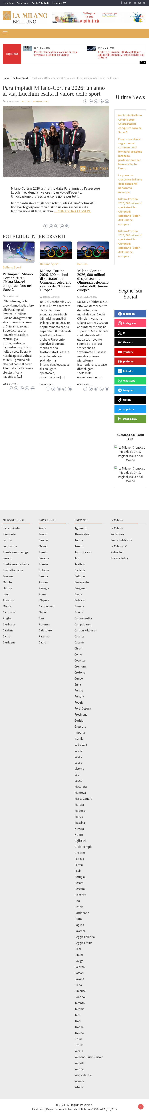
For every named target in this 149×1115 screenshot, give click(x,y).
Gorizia (78, 721)
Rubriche (116, 552)
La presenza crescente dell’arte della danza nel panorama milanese (130, 183)
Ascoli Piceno (83, 552)
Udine (78, 1039)
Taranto (79, 1003)
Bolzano (79, 600)
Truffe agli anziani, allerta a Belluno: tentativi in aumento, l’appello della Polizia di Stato (123, 54)
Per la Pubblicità (40, 3)
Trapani (79, 1027)
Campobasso (47, 606)
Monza (78, 817)
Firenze (44, 576)
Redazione (23, 3)
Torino (43, 534)
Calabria (8, 630)
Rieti (77, 949)
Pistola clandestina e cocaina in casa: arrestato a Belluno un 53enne (56, 53)
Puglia (7, 618)
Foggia (78, 702)
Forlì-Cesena (82, 708)
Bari (41, 618)
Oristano (80, 853)
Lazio (6, 594)
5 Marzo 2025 (12, 101)
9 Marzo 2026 (12, 296)
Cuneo (78, 678)
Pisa (77, 901)
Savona (79, 979)
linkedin (128, 371)
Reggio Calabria (84, 937)
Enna (77, 684)
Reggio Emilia (83, 943)
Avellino (79, 564)
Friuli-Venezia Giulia (16, 564)
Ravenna (80, 931)
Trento (43, 552)
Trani (77, 1021)
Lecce (78, 757)
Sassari (79, 973)
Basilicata (9, 624)
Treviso (79, 1033)
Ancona (43, 582)
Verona (79, 1069)
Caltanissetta (83, 618)
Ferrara (79, 696)
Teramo (79, 1009)
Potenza (44, 624)
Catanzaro (45, 630)
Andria (78, 540)
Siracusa (80, 991)
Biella (78, 594)
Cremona (80, 666)
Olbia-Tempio (83, 847)
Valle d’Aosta (11, 528)
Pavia (77, 871)
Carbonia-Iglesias (85, 630)
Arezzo (78, 546)
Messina (79, 823)
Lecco (78, 763)
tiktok (127, 399)
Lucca (78, 781)
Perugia (44, 588)
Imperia (79, 733)
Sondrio (79, 997)
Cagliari (43, 642)
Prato (78, 919)
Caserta (79, 636)
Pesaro (78, 883)
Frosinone (80, 714)
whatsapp (129, 380)
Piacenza (80, 895)
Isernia (78, 739)
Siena (78, 985)
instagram (129, 323)
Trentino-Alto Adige (16, 552)
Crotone (79, 672)
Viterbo (79, 1087)
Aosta (42, 528)
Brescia (79, 606)
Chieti (78, 648)
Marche (7, 582)
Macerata (80, 787)
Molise (7, 606)
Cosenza (79, 660)
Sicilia (7, 636)
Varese (78, 1051)
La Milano (9, 3)
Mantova (80, 793)
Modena (79, 811)
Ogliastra (80, 841)
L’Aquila (44, 600)
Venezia (44, 558)
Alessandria (81, 534)
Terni (77, 1015)
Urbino (79, 1045)
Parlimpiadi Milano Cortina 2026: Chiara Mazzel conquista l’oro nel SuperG (18, 282)
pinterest (128, 361)
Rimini (78, 955)
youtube (128, 352)
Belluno (26, 101)
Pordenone (81, 913)
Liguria (7, 540)
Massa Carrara (83, 799)
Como (78, 654)
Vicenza (79, 1081)
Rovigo (78, 961)
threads (128, 342)
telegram (128, 390)
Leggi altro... (10, 384)
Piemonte (9, 534)
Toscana (8, 576)
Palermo (44, 636)
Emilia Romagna (13, 570)
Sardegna (9, 642)
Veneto (7, 558)
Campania (9, 612)
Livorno (79, 769)
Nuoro (78, 835)
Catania (79, 642)
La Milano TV (59, 3)
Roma (42, 594)
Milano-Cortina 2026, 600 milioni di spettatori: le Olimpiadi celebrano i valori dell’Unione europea (55, 280)
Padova (79, 859)
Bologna (44, 570)
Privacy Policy (119, 558)
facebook (129, 313)
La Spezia (80, 745)
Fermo (78, 690)
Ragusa (79, 925)
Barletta (79, 570)
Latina (78, 751)
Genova (43, 540)
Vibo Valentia (83, 1075)
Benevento (81, 582)
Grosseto (80, 727)
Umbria (8, 588)
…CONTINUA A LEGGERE (72, 211)
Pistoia (78, 907)
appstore (128, 409)
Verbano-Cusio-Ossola (88, 1057)
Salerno (79, 967)
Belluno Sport (41, 101)
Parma (78, 865)
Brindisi (79, 612)
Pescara (79, 889)
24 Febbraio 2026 (51, 296)
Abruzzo (8, 600)
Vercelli (79, 1063)
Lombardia (10, 546)
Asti (76, 558)
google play (130, 418)
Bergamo (80, 588)
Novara (79, 829)
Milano (43, 546)
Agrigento (80, 528)
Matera (79, 805)
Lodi (77, 775)
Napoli (43, 612)
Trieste (43, 564)
